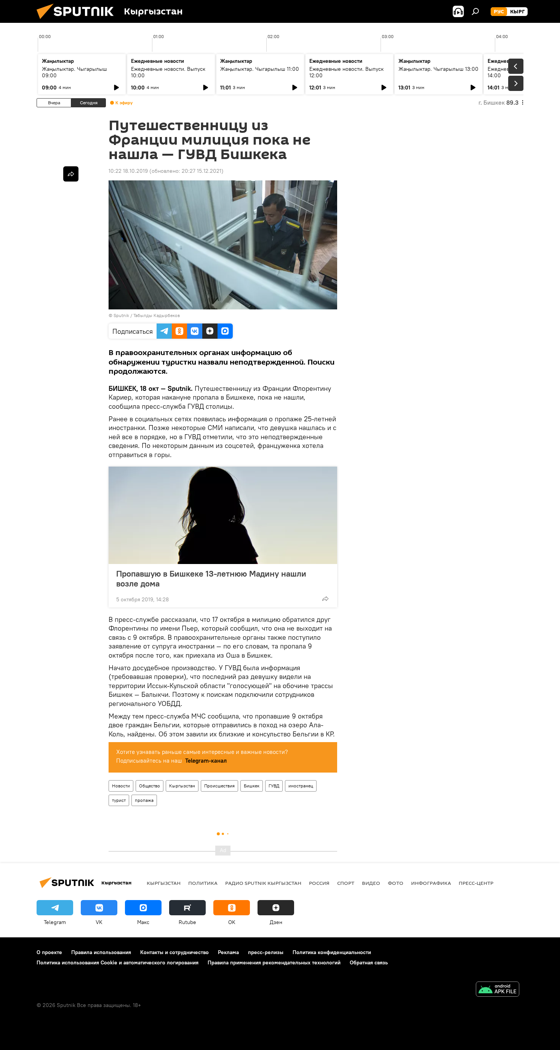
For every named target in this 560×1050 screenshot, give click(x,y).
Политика (203, 883)
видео (371, 883)
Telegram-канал (206, 760)
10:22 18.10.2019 (128, 170)
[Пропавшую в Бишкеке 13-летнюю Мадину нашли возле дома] (223, 515)
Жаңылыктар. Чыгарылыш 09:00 (74, 72)
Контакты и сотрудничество (174, 952)
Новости (121, 786)
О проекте (49, 952)
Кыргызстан (182, 786)
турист (119, 800)
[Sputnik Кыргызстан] (78, 21)
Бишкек (251, 786)
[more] (325, 598)
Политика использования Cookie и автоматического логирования (117, 962)
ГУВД (274, 786)
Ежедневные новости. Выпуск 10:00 (168, 72)
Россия (319, 883)
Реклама (228, 952)
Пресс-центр (476, 883)
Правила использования (101, 952)
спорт (345, 883)
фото (395, 883)
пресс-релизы (265, 952)
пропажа (144, 800)
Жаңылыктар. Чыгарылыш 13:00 (438, 68)
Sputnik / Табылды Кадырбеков (147, 315)
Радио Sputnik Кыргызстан (263, 883)
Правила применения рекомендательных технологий (274, 962)
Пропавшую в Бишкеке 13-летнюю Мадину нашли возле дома (211, 578)
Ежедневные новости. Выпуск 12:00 (346, 72)
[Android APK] (497, 990)
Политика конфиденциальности (332, 952)
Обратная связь (369, 962)
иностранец (300, 786)
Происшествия (219, 786)
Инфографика (431, 883)
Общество (149, 786)
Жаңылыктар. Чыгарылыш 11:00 (259, 68)
